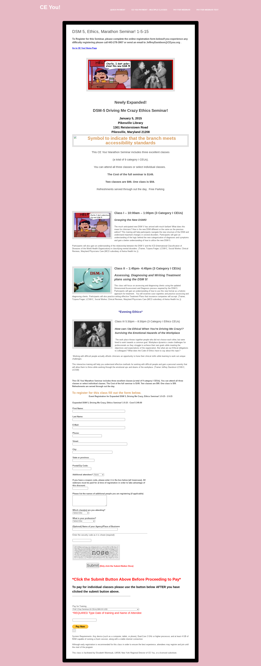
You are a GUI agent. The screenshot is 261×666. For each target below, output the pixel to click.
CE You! (50, 7)
